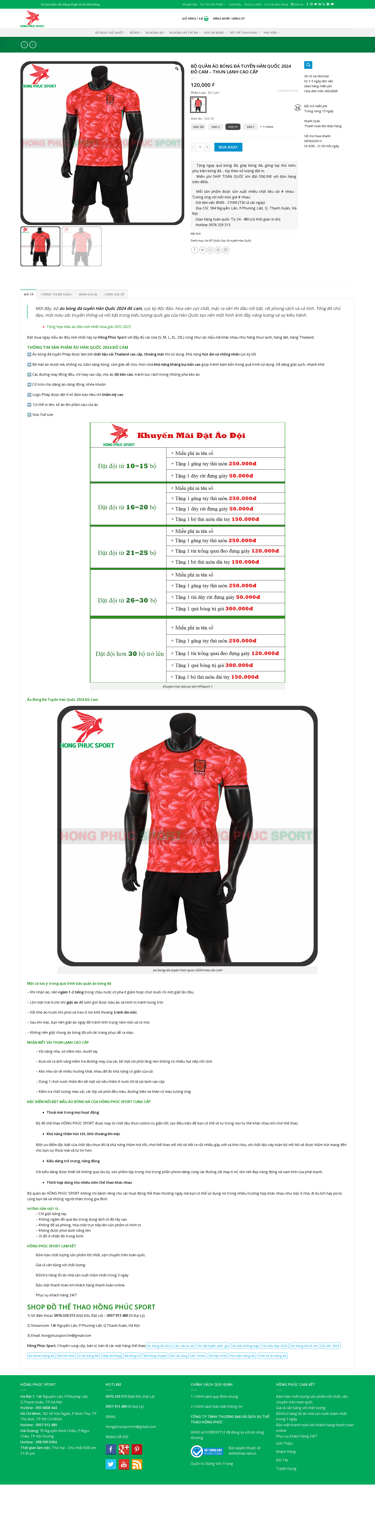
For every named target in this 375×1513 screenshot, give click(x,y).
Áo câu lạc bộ (184, 1346)
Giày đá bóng (111, 1356)
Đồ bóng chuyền (155, 1356)
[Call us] (323, 4)
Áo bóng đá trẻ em (183, 33)
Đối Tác (282, 1460)
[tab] (28, 294)
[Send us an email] (319, 4)
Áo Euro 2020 (252, 4)
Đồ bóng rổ (132, 1356)
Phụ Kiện (270, 33)
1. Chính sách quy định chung (214, 1396)
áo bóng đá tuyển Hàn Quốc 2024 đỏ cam (100, 308)
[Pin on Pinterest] (218, 250)
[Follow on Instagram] (311, 4)
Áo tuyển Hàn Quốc (239, 240)
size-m (233, 127)
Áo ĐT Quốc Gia (215, 240)
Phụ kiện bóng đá (242, 1356)
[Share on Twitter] (202, 250)
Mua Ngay (228, 147)
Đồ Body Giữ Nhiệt (109, 33)
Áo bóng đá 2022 (159, 1346)
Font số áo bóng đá (272, 1356)
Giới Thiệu (284, 1443)
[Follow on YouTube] (332, 4)
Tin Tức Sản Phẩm (211, 4)
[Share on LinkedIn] (226, 250)
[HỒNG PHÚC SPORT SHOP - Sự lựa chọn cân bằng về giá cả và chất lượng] (42, 18)
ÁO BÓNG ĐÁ (154, 33)
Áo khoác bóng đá (41, 1356)
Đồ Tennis (198, 1356)
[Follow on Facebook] (307, 4)
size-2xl (198, 127)
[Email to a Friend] (210, 250)
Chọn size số (114, 294)
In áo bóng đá (88, 1356)
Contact (209, 1501)
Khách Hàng (286, 1451)
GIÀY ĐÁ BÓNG (214, 33)
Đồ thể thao (66, 1356)
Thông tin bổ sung (56, 294)
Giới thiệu (235, 4)
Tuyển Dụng (286, 1468)
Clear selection (287, 90)
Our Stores (180, 1501)
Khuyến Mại (190, 4)
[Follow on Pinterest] (328, 4)
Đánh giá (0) (88, 294)
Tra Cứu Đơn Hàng (276, 4)
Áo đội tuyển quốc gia (213, 1346)
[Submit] (308, 65)
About (164, 1501)
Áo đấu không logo (245, 1346)
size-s (216, 127)
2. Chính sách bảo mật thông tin (216, 1406)
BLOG (196, 1501)
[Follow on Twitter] (315, 4)
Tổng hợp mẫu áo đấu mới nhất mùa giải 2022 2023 (89, 326)
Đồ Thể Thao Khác (244, 33)
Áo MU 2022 (330, 1346)
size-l (250, 127)
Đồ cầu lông (179, 1356)
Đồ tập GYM (217, 1356)
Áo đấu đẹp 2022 (275, 1346)
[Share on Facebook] (194, 250)
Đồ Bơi (135, 33)
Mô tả (28, 294)
